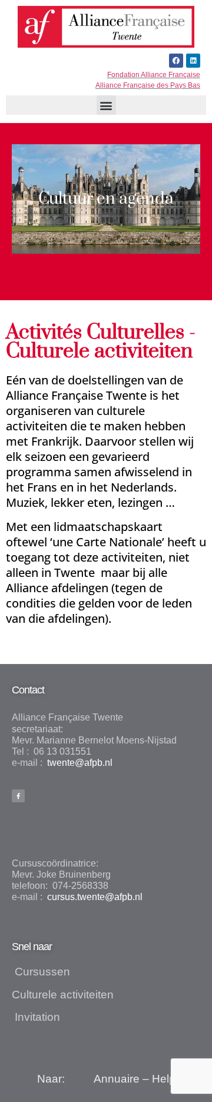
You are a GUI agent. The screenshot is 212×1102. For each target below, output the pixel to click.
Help (163, 1079)
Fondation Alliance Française (153, 75)
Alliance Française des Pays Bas (147, 85)
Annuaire (117, 1079)
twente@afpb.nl (78, 763)
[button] (106, 105)
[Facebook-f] (18, 795)
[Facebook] (176, 61)
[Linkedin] (193, 61)
